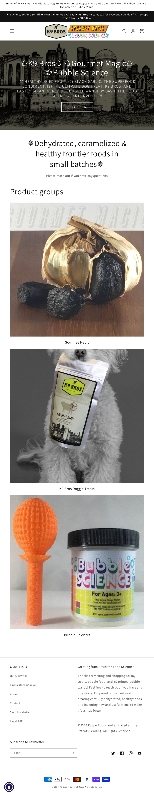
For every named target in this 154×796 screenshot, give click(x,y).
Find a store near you (24, 685)
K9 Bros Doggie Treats (77, 488)
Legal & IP (16, 721)
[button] (12, 31)
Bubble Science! (77, 635)
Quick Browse (77, 107)
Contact (15, 703)
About (14, 694)
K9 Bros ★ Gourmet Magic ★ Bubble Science (81, 787)
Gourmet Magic (77, 342)
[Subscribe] (72, 753)
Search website (19, 712)
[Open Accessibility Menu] (9, 787)
